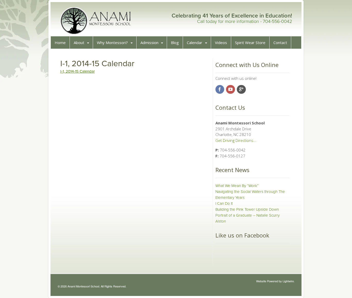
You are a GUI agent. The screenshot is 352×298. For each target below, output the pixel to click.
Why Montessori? (112, 42)
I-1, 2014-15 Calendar (77, 71)
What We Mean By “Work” (236, 185)
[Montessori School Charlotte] (96, 32)
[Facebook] (220, 89)
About (79, 42)
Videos (221, 42)
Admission (149, 42)
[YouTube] (231, 89)
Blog (175, 42)
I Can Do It (224, 203)
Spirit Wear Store (250, 42)
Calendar (194, 42)
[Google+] (242, 89)
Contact (280, 42)
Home (60, 42)
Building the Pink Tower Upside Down (247, 209)
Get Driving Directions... (235, 140)
